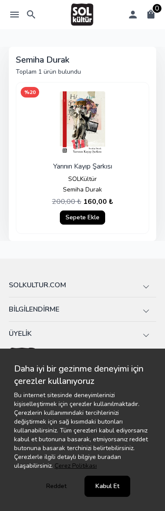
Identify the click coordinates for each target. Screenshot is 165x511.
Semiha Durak (82, 189)
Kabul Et (107, 486)
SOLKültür (82, 179)
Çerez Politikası (76, 466)
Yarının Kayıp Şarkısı (82, 166)
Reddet (56, 486)
